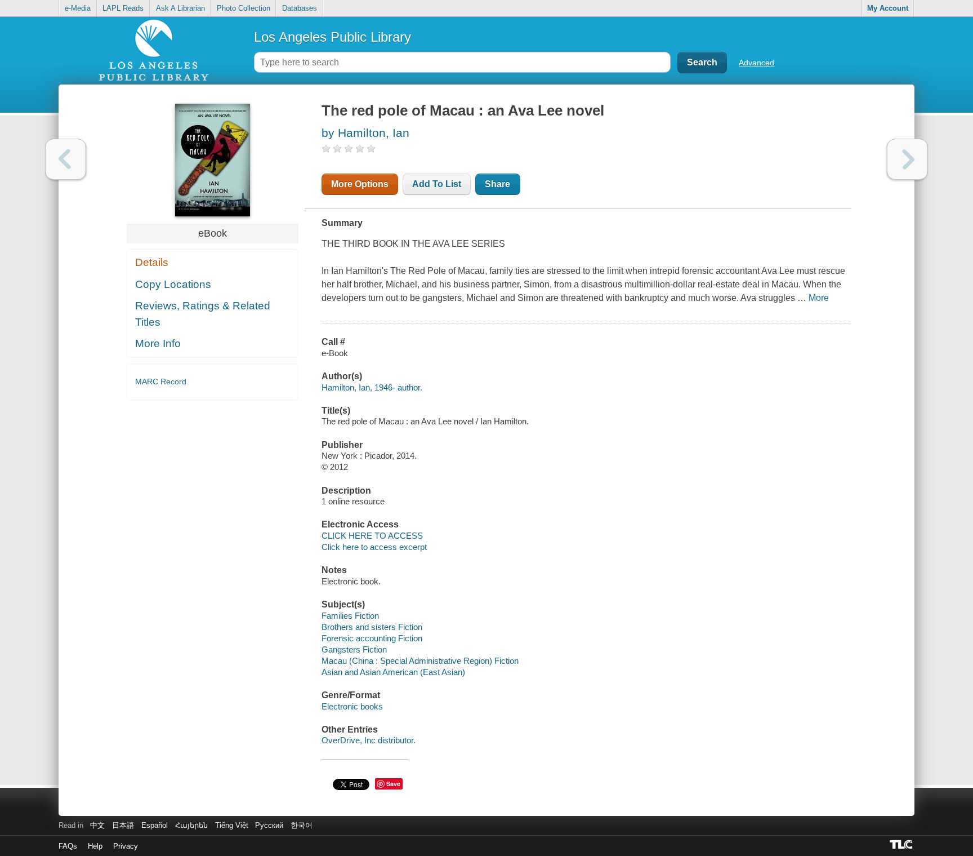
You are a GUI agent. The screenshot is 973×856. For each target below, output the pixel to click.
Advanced (756, 62)
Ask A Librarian (180, 8)
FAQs (68, 846)
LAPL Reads (123, 8)
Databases (299, 8)
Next (907, 159)
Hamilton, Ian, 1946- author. (372, 387)
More (819, 298)
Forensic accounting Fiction (372, 638)
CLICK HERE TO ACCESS (372, 535)
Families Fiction (350, 615)
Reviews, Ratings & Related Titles (202, 314)
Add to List (436, 184)
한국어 (302, 825)
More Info (158, 343)
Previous (65, 159)
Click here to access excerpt (374, 547)
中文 (97, 825)
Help (95, 846)
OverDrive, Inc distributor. (369, 740)
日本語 (123, 825)
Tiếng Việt (231, 825)
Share (497, 184)
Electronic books (352, 706)
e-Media (78, 8)
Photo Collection (243, 8)
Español (154, 825)
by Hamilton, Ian (365, 132)
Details (151, 262)
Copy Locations (173, 284)
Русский (269, 825)
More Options (360, 184)
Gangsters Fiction (354, 649)
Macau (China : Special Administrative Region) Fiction (420, 661)
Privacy (125, 846)
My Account (887, 8)
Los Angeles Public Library (332, 37)
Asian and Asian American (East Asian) (393, 672)
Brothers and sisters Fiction (372, 627)
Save (393, 783)
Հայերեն (191, 825)
